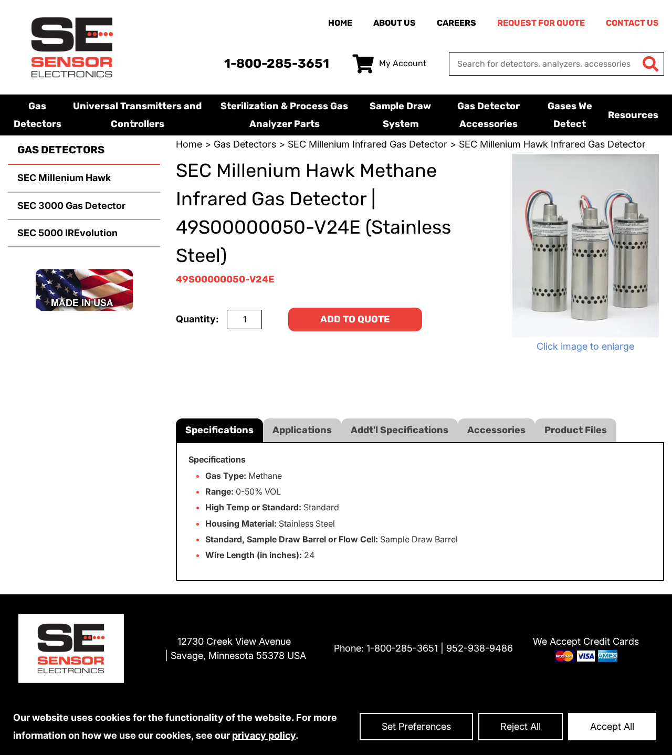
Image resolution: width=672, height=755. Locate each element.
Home (340, 23)
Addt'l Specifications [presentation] (399, 430)
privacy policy (264, 735)
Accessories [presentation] (496, 430)
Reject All (520, 726)
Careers (456, 23)
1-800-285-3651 (276, 63)
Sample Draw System (400, 115)
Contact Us (632, 23)
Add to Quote (355, 319)
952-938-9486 (479, 648)
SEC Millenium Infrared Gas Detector (367, 144)
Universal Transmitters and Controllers (137, 115)
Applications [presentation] (302, 430)
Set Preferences (416, 726)
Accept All (612, 726)
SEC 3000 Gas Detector (71, 205)
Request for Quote (541, 23)
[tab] (219, 430)
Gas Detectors (37, 115)
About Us (394, 23)
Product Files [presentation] (575, 430)
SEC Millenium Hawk (64, 177)
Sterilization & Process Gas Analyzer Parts (284, 115)
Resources (633, 115)
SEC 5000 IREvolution (67, 232)
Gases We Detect (570, 115)
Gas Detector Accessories (488, 115)
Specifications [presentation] (219, 430)
